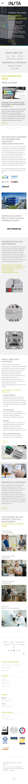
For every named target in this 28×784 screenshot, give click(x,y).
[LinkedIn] (14, 650)
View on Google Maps (6, 686)
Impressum (12, 770)
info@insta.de (6, 701)
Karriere (14, 644)
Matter (20, 56)
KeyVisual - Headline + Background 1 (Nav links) (13, 43)
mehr (10, 41)
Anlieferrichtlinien (5, 670)
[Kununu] (19, 650)
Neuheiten (5, 642)
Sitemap (9, 767)
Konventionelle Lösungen (14, 59)
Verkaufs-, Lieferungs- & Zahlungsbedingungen (11, 665)
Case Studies (15, 68)
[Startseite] (15, 4)
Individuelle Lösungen (15, 66)
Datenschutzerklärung (8, 768)
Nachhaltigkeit (20, 644)
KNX (8, 56)
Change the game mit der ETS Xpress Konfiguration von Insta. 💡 (13, 104)
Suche (4, 767)
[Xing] (16, 650)
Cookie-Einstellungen (16, 767)
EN (23, 654)
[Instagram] (11, 650)
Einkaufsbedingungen (6, 667)
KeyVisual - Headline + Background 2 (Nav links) (14, 43)
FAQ (14, 647)
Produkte (11, 642)
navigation (2, 3)
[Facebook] (8, 650)
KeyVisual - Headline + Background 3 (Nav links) (15, 43)
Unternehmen (7, 644)
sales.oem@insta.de (8, 707)
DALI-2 (13, 56)
